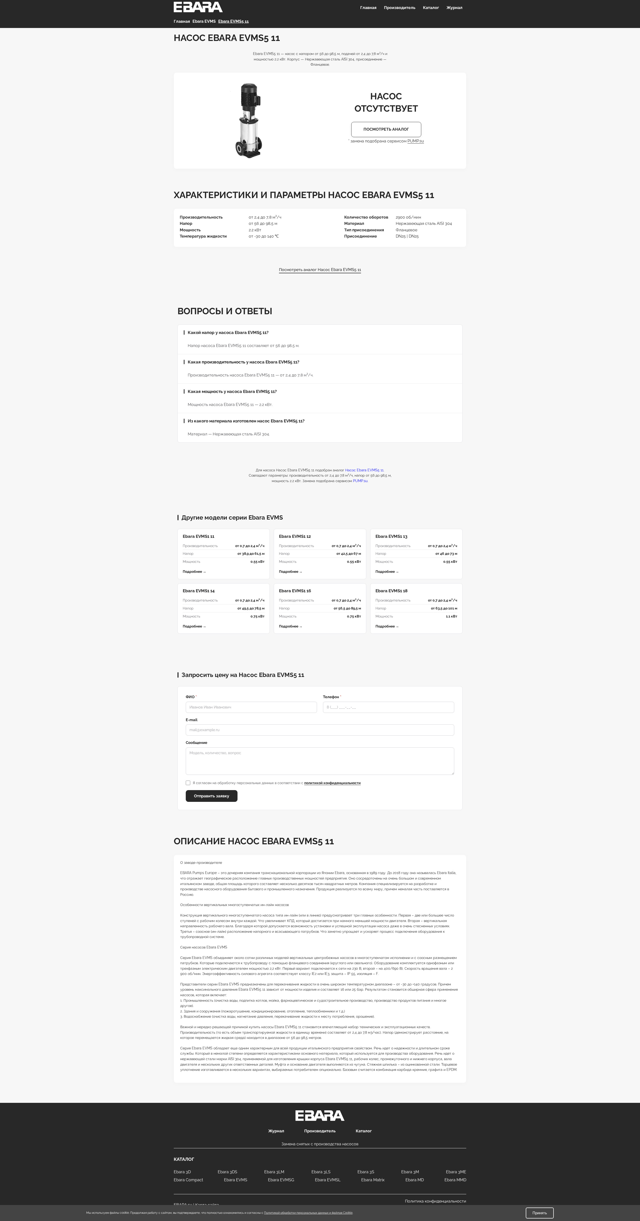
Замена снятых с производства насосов (320, 1144)
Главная (368, 7)
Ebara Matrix (372, 1180)
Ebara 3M (410, 1172)
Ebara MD (415, 1180)
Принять (539, 1213)
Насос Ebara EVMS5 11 (364, 470)
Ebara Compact (188, 1180)
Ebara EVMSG (281, 1180)
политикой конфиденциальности (332, 783)
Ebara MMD (455, 1180)
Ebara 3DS (227, 1172)
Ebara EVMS (235, 1180)
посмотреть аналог (386, 129)
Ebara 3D (182, 1172)
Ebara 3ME (456, 1172)
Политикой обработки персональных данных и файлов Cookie (308, 1213)
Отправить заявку (211, 796)
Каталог (431, 7)
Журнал (454, 7)
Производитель (400, 7)
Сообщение (196, 742)
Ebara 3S (366, 1172)
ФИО (191, 697)
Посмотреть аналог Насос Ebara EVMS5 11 (320, 269)
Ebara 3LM (274, 1172)
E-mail (192, 720)
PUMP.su (416, 141)
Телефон (332, 697)
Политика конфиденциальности (435, 1201)
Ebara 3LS (321, 1172)
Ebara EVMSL (327, 1180)
